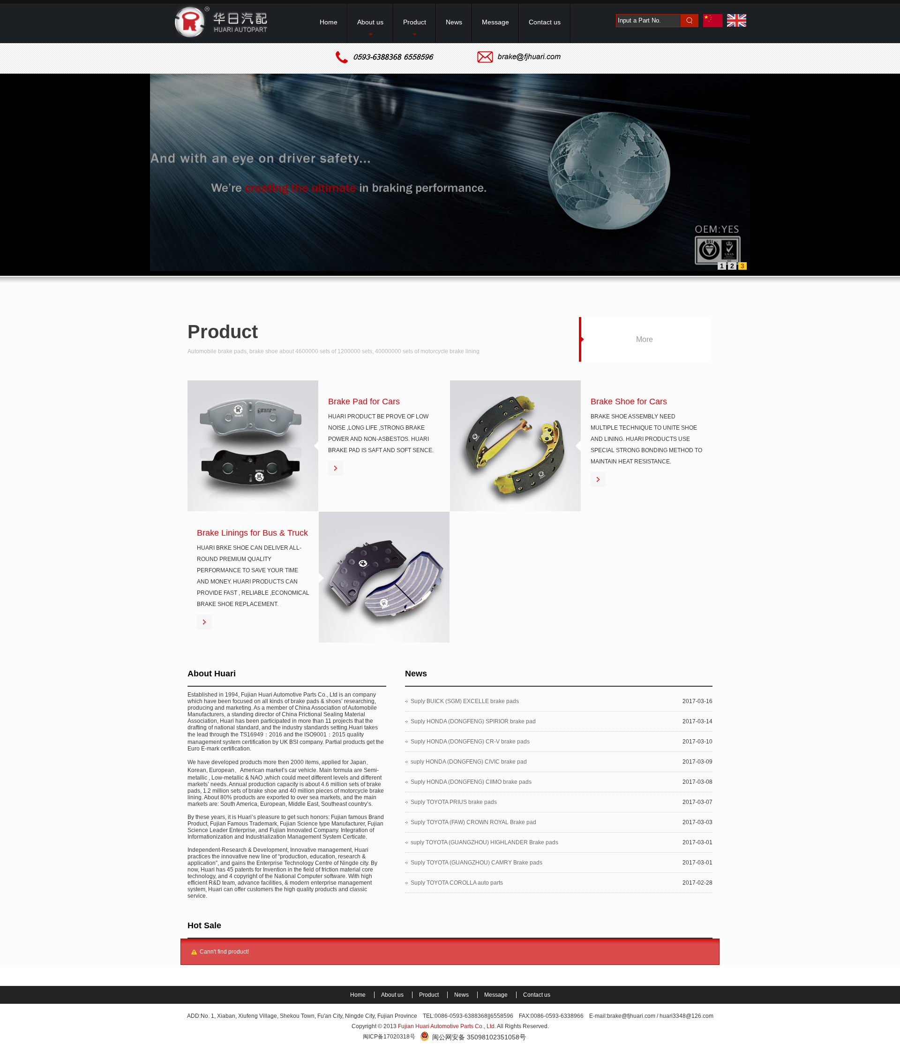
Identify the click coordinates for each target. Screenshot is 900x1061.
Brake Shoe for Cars (629, 401)
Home (358, 995)
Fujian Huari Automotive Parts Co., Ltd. (447, 1026)
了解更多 (335, 468)
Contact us (536, 995)
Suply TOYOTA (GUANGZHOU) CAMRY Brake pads (476, 862)
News (462, 995)
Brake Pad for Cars (364, 401)
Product (429, 995)
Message (496, 995)
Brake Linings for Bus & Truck (252, 533)
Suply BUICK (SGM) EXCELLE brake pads (465, 701)
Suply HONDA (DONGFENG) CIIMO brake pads (471, 782)
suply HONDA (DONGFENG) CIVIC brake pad (469, 761)
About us (393, 995)
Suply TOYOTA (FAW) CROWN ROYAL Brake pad (473, 822)
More (644, 339)
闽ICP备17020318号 (389, 1036)
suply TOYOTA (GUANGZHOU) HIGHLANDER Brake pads (484, 842)
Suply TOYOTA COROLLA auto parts (457, 882)
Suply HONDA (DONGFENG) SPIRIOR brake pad (473, 721)
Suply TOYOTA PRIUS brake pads (454, 802)
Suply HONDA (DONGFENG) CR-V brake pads (470, 741)
